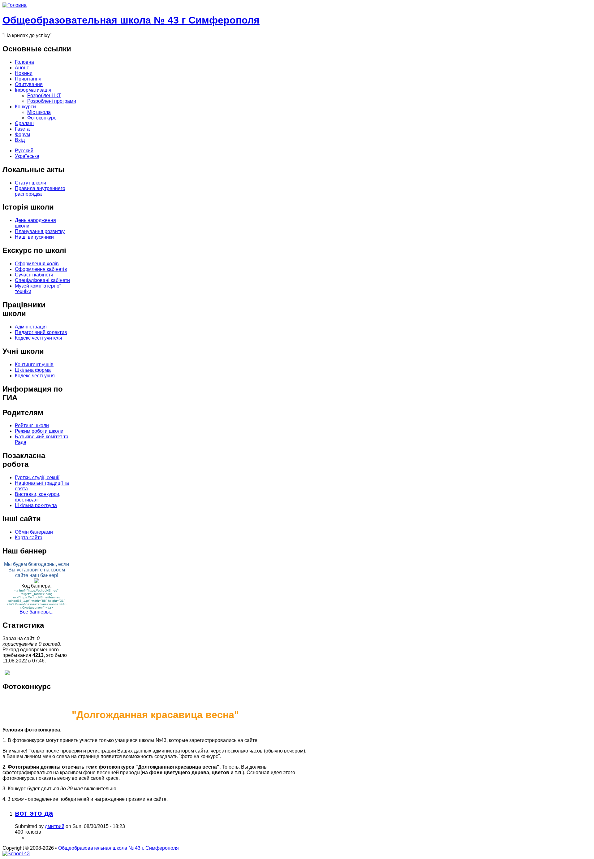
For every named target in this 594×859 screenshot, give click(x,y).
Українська (27, 156)
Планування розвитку (40, 231)
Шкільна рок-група (36, 505)
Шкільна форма (33, 370)
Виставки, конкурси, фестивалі (37, 497)
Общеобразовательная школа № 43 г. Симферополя (118, 848)
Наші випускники (34, 237)
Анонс (22, 67)
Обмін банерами (34, 532)
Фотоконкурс (41, 117)
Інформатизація (33, 90)
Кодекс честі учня (35, 375)
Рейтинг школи (32, 425)
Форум (22, 134)
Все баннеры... (36, 611)
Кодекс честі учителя (38, 338)
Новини (23, 73)
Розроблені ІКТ (44, 95)
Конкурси (25, 106)
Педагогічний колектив (41, 332)
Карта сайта (28, 537)
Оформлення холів (37, 263)
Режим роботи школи (39, 431)
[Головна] (14, 5)
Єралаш (24, 123)
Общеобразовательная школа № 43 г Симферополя (131, 20)
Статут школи (30, 182)
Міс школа (39, 112)
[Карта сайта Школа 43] (7, 673)
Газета (22, 129)
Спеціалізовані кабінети (42, 280)
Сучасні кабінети (34, 274)
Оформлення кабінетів (41, 269)
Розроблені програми (51, 101)
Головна (24, 62)
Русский (24, 150)
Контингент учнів (34, 364)
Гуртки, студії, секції (37, 477)
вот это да (34, 813)
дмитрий (54, 826)
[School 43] (16, 853)
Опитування (29, 84)
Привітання (28, 78)
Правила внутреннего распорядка (40, 191)
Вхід (20, 140)
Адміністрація (31, 326)
